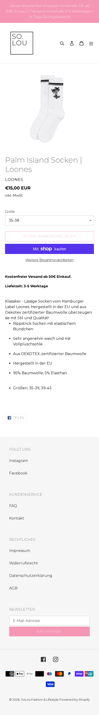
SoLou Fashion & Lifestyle (39, 699)
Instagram (18, 460)
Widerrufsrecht (23, 563)
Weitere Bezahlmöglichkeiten (50, 260)
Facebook (18, 473)
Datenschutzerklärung (30, 575)
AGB (13, 588)
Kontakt (16, 518)
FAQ (13, 506)
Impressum (19, 550)
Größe (10, 212)
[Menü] (91, 43)
